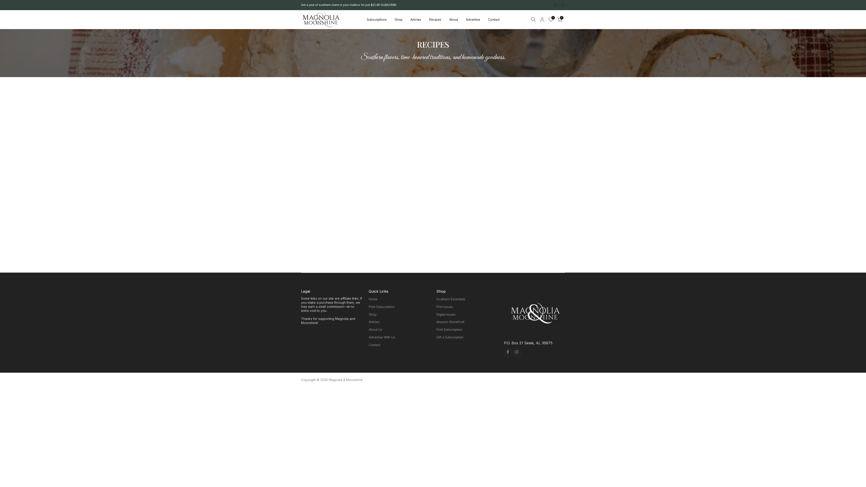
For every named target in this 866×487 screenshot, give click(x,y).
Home (373, 299)
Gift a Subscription (449, 337)
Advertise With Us (382, 337)
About (453, 19)
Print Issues (444, 307)
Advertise (473, 19)
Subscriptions (377, 19)
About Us (375, 329)
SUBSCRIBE (388, 5)
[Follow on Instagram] (563, 5)
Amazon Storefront (450, 322)
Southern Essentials (450, 299)
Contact (494, 19)
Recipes (435, 19)
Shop (399, 19)
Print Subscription (382, 307)
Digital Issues (446, 314)
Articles (415, 19)
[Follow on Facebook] (555, 5)
